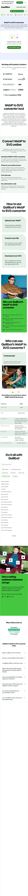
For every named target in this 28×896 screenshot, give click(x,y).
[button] (25, 2)
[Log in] (26, 11)
